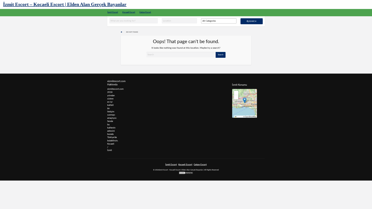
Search (252, 21)
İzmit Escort (112, 12)
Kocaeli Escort (128, 12)
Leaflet (239, 117)
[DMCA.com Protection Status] (186, 173)
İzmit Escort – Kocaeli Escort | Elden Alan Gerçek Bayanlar (64, 4)
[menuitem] (112, 12)
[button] (244, 100)
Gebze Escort (145, 12)
